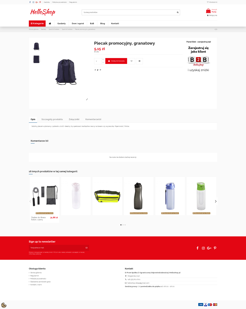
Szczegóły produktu (52, 119)
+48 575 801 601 (133, 279)
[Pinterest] (100, 70)
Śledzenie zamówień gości (40, 282)
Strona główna (36, 273)
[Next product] (216, 29)
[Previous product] (215, 29)
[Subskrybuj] (86, 248)
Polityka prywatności (59, 2)
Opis (33, 119)
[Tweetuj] (97, 70)
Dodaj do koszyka (118, 61)
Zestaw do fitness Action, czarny (38, 218)
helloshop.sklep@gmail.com (138, 283)
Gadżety (47, 2)
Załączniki (74, 119)
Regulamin (73, 2)
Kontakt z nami (36, 285)
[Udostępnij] (95, 70)
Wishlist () (213, 2)
